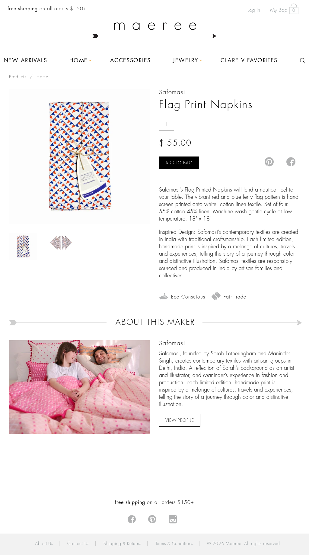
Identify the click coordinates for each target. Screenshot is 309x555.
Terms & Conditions (174, 543)
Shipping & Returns (122, 543)
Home (42, 77)
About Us (44, 543)
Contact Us (78, 543)
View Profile (179, 420)
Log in (253, 10)
